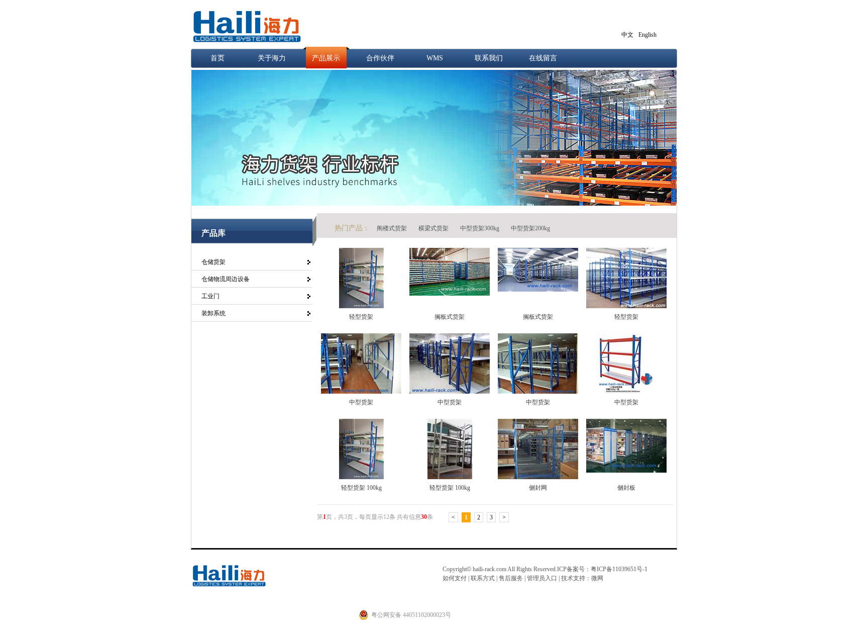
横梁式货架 (434, 228)
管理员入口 (542, 578)
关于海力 (272, 58)
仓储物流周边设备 (225, 279)
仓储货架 (213, 261)
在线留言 (543, 58)
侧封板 (626, 487)
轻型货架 (361, 316)
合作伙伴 (380, 58)
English (647, 34)
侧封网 (538, 487)
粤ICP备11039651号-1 (619, 569)
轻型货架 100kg (361, 487)
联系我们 (489, 58)
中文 (627, 34)
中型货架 (361, 402)
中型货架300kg (480, 228)
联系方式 (482, 578)
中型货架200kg (530, 228)
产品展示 (326, 58)
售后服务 (511, 578)
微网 (597, 578)
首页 (217, 58)
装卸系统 (213, 313)
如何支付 (455, 578)
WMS (434, 58)
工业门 (210, 296)
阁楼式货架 (392, 228)
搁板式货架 (450, 316)
